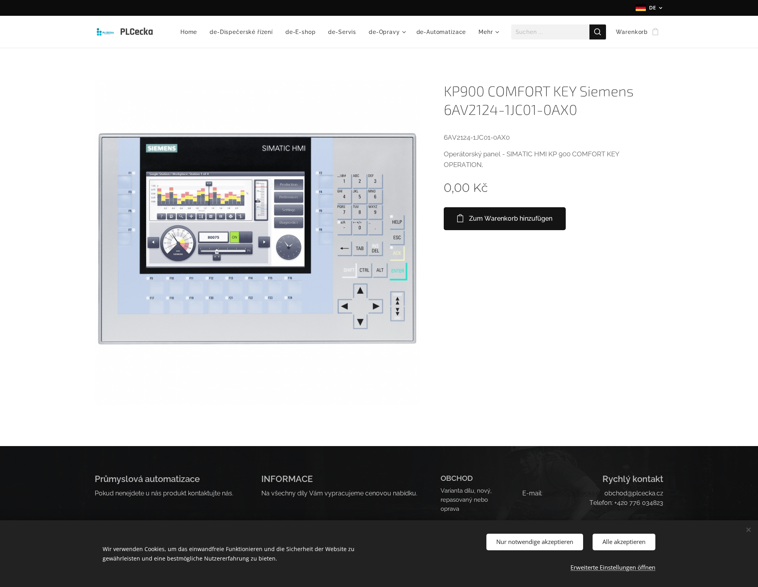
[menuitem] (190, 32)
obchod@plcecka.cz (573, 493)
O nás (448, 517)
